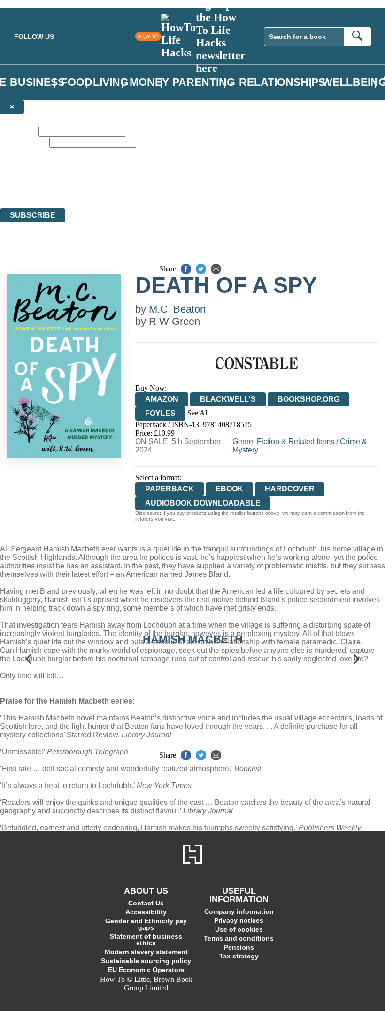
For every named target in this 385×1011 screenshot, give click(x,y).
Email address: (23, 142)
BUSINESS (37, 82)
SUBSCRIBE (32, 215)
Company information (239, 911)
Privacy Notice (185, 187)
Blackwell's (228, 399)
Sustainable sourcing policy (146, 961)
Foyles (160, 413)
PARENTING (203, 82)
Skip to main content (30, 4)
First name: (18, 131)
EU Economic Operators (146, 969)
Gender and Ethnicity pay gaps (146, 924)
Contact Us (146, 903)
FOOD (76, 82)
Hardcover (290, 489)
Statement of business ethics (146, 940)
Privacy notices (238, 920)
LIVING (111, 82)
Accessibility (146, 912)
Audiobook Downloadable (203, 503)
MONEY (149, 82)
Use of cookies (239, 929)
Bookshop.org (308, 399)
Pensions (239, 947)
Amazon (161, 399)
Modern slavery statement (146, 952)
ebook (229, 489)
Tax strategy (239, 956)
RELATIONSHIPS (282, 82)
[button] (28, 659)
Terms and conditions (239, 938)
